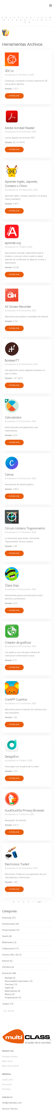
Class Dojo (12, 585)
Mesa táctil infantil (10, 1066)
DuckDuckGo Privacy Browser (24, 810)
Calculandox (13, 417)
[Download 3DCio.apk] (12, 59)
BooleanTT (12, 360)
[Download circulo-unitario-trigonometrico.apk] (12, 517)
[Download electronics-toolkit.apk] (12, 853)
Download (14, 96)
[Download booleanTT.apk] (12, 349)
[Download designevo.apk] (12, 745)
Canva (9, 474)
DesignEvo (12, 756)
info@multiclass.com (12, 1103)
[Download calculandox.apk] (12, 406)
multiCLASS (7, 1080)
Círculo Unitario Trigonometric (25, 528)
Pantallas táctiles (10, 1056)
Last (40, 902)
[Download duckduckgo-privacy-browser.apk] (12, 799)
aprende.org (13, 243)
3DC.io (9, 71)
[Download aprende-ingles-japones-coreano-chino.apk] (12, 170)
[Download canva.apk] (12, 463)
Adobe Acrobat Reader (20, 128)
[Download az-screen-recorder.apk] (12, 295)
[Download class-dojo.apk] (12, 574)
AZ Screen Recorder (18, 306)
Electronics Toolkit (17, 864)
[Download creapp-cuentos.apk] (12, 688)
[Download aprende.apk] (12, 231)
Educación (7, 1084)
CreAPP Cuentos (16, 699)
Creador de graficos (18, 642)
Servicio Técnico (10, 1109)
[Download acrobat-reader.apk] (12, 116)
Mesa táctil (7, 1061)
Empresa (6, 1089)
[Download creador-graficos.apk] (12, 631)
